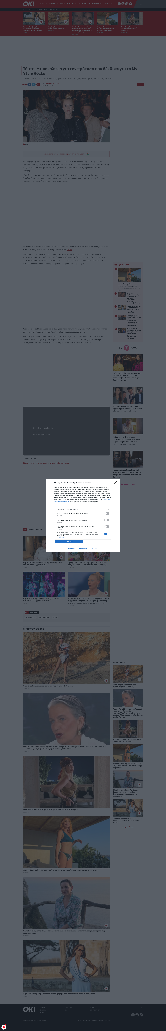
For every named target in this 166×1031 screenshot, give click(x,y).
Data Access (83, 548)
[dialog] (83, 515)
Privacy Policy (94, 548)
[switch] (106, 513)
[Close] (116, 483)
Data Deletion (72, 548)
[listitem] (83, 509)
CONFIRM (69, 541)
